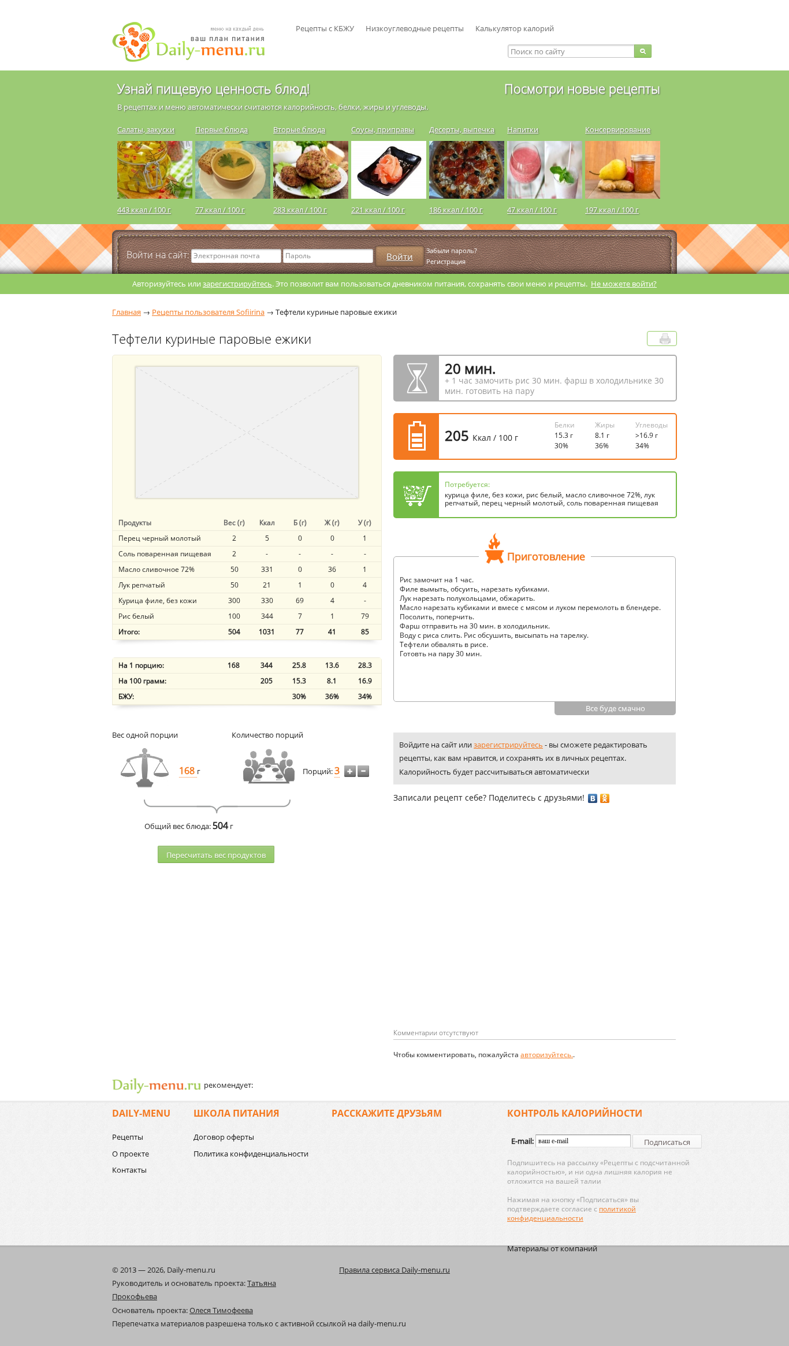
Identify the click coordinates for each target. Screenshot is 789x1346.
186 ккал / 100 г (456, 209)
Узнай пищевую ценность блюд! (213, 88)
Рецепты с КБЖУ (325, 28)
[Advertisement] (490, 934)
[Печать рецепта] (665, 338)
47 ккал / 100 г (532, 209)
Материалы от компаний (552, 1248)
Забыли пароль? (451, 250)
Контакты (129, 1170)
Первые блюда (221, 129)
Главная (126, 312)
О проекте (130, 1153)
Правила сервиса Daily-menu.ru (394, 1270)
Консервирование (617, 129)
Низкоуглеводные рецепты (415, 28)
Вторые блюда (299, 129)
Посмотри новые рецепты (582, 88)
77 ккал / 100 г (220, 209)
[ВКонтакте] (593, 798)
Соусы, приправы (382, 129)
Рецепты (127, 1137)
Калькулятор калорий (514, 28)
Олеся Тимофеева (221, 1310)
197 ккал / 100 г (612, 209)
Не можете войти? (624, 283)
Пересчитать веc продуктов (216, 855)
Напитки (522, 129)
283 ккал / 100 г (300, 209)
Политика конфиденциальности (250, 1153)
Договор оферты (223, 1137)
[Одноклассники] (605, 798)
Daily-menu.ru (196, 42)
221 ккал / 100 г (378, 209)
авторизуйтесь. (546, 1054)
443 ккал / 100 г (144, 209)
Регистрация (446, 261)
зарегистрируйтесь (237, 283)
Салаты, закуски (145, 129)
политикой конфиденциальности (571, 1213)
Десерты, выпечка (461, 129)
